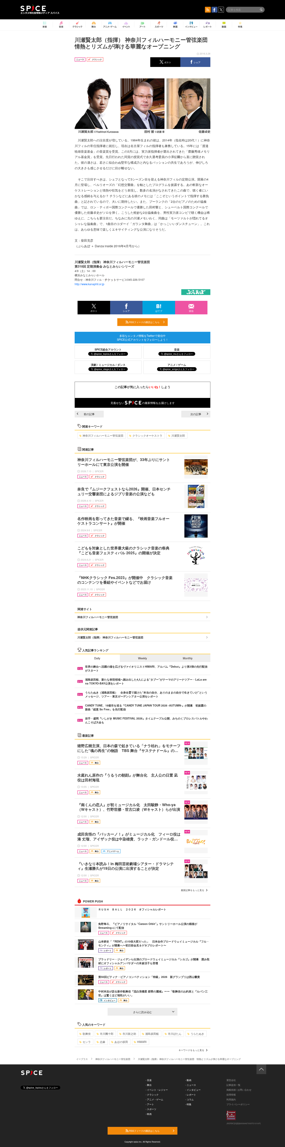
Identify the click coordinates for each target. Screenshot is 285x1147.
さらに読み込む (142, 1012)
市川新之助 (129, 1034)
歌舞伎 (87, 1034)
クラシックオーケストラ (147, 435)
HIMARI (142, 1042)
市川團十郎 (106, 1034)
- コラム (189, 1099)
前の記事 (89, 414)
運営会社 (231, 1080)
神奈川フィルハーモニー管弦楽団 (103, 435)
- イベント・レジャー (157, 1089)
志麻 (102, 1042)
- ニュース (190, 1084)
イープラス (82, 1059)
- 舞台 (149, 1084)
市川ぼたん (174, 1034)
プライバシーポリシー (238, 1104)
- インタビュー (193, 1089)
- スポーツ (151, 1109)
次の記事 (195, 414)
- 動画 (188, 1080)
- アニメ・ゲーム (154, 1099)
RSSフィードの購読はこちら (144, 322)
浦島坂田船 (152, 1034)
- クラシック (152, 1094)
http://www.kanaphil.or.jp (89, 284)
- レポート (190, 1094)
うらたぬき (197, 1034)
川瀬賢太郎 (178, 435)
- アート (150, 1104)
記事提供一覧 (233, 1084)
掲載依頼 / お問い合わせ (238, 1089)
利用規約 (231, 1099)
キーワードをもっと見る (191, 1050)
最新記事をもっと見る (192, 890)
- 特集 (188, 1104)
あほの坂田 (121, 1042)
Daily (97, 658)
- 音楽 (149, 1080)
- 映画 (149, 1113)
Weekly (142, 658)
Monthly (188, 658)
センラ (87, 1042)
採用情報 (231, 1094)
